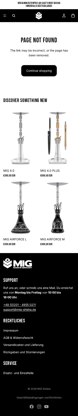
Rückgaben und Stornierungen (24, 352)
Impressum (10, 330)
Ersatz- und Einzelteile (18, 373)
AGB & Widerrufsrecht (18, 337)
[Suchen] (13, 15)
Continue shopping (39, 70)
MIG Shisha (44, 388)
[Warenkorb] (73, 15)
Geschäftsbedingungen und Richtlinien (39, 397)
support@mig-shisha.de (19, 309)
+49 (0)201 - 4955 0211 (19, 304)
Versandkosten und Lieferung (23, 345)
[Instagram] (39, 406)
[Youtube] (46, 406)
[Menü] (5, 15)
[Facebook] (31, 406)
